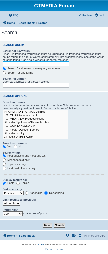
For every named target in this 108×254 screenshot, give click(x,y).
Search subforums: (15, 143)
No (20, 146)
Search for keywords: (17, 50)
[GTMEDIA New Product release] (35, 119)
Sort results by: (13, 189)
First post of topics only (21, 168)
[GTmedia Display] (35, 133)
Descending (56, 192)
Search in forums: (14, 102)
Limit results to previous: (19, 199)
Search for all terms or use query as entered (34, 68)
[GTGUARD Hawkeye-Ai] (35, 126)
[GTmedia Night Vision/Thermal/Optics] (35, 122)
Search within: (12, 152)
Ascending (35, 192)
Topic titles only (16, 164)
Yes (9, 146)
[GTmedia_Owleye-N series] (35, 130)
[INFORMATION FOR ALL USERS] (35, 112)
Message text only (18, 159)
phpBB (41, 244)
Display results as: (15, 179)
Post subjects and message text (26, 155)
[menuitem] (13, 15)
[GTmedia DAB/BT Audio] (35, 137)
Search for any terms (20, 72)
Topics (24, 182)
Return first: (11, 209)
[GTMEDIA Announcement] (35, 115)
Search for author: (15, 78)
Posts (10, 182)
